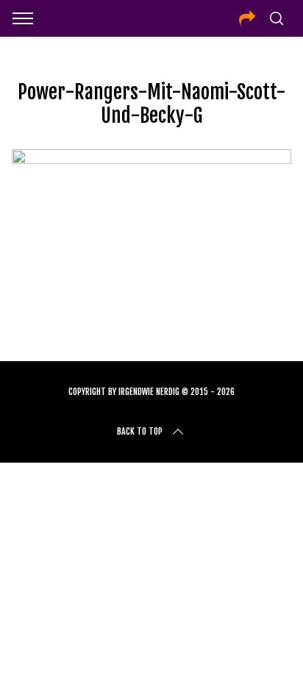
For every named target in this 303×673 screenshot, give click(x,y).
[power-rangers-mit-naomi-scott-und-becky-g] (151, 159)
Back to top (140, 431)
